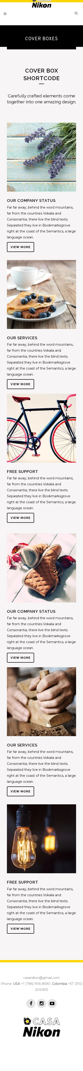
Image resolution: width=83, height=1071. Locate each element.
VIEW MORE (20, 247)
